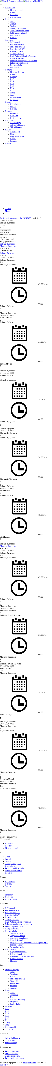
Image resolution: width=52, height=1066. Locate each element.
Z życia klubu (15, 17)
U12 (12, 90)
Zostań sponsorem (12, 1056)
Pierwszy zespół (16, 10)
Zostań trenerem (11, 1053)
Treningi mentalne (17, 947)
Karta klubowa (16, 118)
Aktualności (10, 8)
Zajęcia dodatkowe (17, 936)
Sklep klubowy (16, 127)
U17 (12, 79)
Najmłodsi (14, 100)
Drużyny (8, 70)
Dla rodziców (15, 67)
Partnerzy (9, 111)
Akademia (14, 15)
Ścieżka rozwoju (16, 933)
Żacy (12, 95)
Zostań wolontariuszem (14, 1058)
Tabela (12, 972)
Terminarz (14, 974)
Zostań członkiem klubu (19, 31)
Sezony (13, 106)
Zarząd (13, 24)
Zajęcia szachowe (17, 136)
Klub (7, 19)
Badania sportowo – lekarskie (22, 956)
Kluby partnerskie (17, 58)
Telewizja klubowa (17, 125)
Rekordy (13, 109)
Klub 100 (14, 116)
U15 (12, 83)
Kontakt (13, 38)
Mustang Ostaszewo (8, 246)
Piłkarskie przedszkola (19, 63)
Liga (12, 134)
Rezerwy (13, 77)
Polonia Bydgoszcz (7, 244)
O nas (12, 21)
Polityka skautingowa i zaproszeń (23, 60)
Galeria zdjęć (15, 123)
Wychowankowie (17, 44)
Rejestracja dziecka (17, 954)
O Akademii (15, 42)
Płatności (13, 961)
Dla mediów (15, 35)
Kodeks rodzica (16, 959)
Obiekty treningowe (18, 28)
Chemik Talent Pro (17, 940)
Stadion (13, 26)
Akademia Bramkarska (19, 938)
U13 (12, 88)
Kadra (12, 976)
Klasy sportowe (16, 51)
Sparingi (13, 986)
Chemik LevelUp (17, 54)
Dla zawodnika (16, 65)
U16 (12, 81)
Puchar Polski (15, 983)
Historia (8, 102)
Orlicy (12, 93)
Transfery (14, 988)
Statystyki (14, 981)
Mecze (7, 211)
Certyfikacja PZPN (17, 49)
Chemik (8, 209)
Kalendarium (15, 104)
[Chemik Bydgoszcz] (26, 1)
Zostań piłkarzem (12, 1051)
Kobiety (13, 12)
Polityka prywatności (18, 33)
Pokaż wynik (5, 230)
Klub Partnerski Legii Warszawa (23, 56)
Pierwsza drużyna (17, 72)
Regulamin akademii (18, 952)
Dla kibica (9, 120)
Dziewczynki (15, 97)
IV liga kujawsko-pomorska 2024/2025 (16, 218)
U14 (12, 86)
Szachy (8, 129)
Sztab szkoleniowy (17, 47)
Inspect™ (4, 1065)
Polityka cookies (29, 1062)
